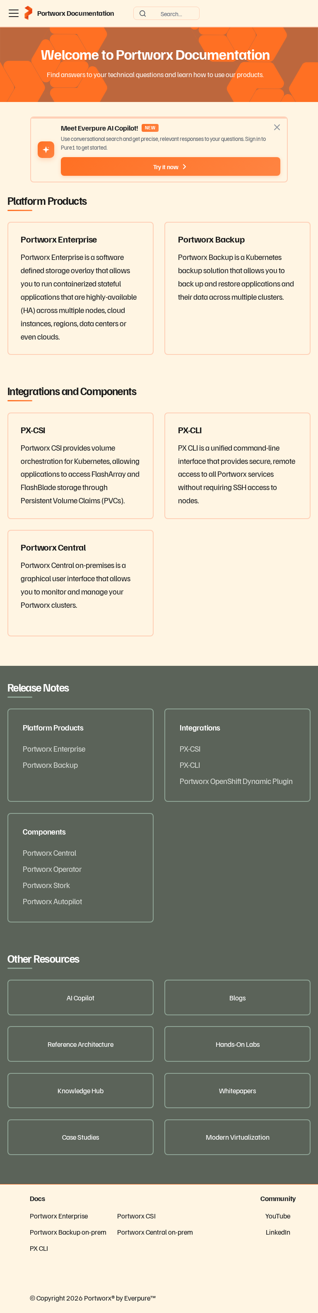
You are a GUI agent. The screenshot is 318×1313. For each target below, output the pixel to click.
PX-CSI (190, 748)
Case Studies (80, 1136)
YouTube (277, 1215)
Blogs (237, 997)
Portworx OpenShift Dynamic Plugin (236, 781)
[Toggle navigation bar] (13, 13)
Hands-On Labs (238, 1043)
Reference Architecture (80, 1043)
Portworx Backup (50, 764)
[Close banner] (277, 127)
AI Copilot (80, 997)
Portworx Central (49, 852)
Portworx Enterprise (54, 748)
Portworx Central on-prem (155, 1231)
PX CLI (39, 1247)
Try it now (165, 166)
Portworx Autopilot (52, 901)
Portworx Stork (46, 885)
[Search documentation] (166, 13)
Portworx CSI (136, 1215)
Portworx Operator (52, 869)
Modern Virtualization (238, 1136)
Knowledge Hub (81, 1090)
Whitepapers (237, 1090)
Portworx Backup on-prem (68, 1231)
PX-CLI (190, 764)
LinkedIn (278, 1231)
